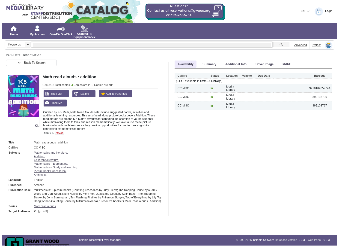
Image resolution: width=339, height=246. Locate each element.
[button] (27, 44)
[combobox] (16, 44)
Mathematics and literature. (51, 152)
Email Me (56, 103)
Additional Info (236, 64)
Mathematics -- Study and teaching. (56, 167)
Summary (209, 64)
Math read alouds (45, 206)
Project (316, 45)
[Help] (328, 45)
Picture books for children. (50, 171)
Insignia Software (263, 240)
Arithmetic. (40, 174)
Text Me (84, 93)
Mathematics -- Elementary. (51, 163)
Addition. (39, 156)
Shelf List (56, 93)
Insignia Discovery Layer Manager (99, 240)
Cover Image (265, 64)
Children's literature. (46, 160)
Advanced (300, 45)
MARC (286, 64)
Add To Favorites (116, 93)
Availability (185, 64)
